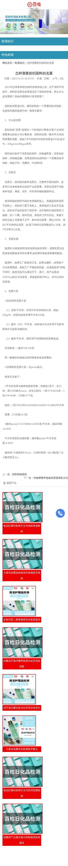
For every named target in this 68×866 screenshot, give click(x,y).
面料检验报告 (19, 474)
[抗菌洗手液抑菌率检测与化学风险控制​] (21, 642)
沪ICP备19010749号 (37, 861)
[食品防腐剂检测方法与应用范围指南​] (21, 772)
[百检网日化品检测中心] (34, 5)
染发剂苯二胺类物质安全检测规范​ (21, 619)
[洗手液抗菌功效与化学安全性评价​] (21, 689)
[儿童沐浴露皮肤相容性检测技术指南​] (21, 554)
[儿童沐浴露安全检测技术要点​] (21, 730)
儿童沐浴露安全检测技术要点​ (22, 749)
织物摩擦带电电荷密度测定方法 (51, 478)
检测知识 (20, 63)
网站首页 (7, 63)
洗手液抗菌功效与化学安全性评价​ (21, 708)
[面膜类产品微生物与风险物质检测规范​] (21, 819)
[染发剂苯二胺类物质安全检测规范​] (21, 601)
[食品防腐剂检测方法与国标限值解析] (21, 507)
